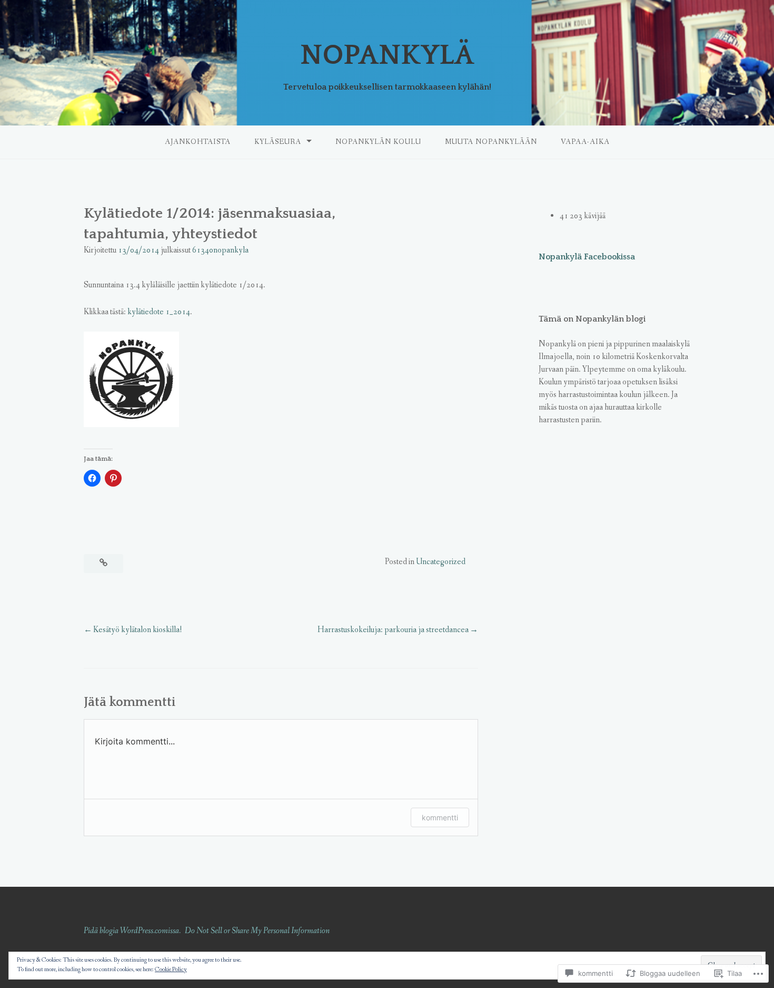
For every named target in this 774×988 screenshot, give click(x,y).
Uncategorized (440, 561)
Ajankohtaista (198, 142)
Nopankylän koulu (378, 142)
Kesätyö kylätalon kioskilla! (137, 629)
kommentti (440, 817)
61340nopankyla (220, 250)
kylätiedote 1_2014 (158, 311)
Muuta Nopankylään (491, 142)
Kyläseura (277, 142)
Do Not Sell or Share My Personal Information (257, 930)
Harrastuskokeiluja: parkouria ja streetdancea (393, 629)
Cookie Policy (171, 969)
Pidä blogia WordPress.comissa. (132, 930)
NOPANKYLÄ (387, 55)
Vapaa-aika (585, 142)
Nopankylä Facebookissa (587, 256)
